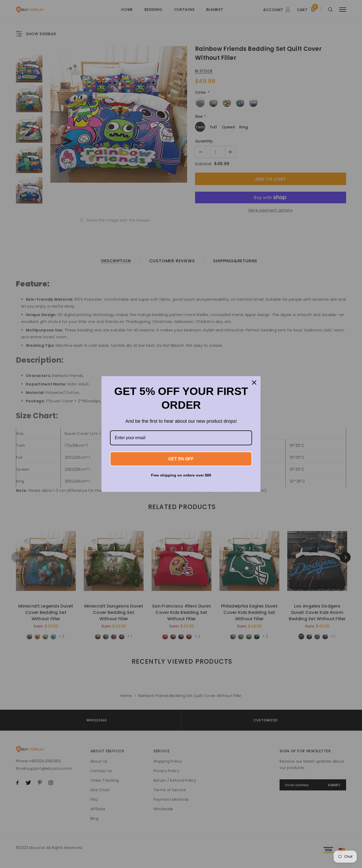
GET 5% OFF (181, 459)
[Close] (254, 382)
